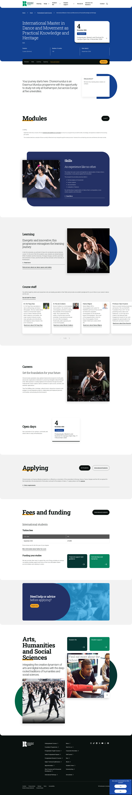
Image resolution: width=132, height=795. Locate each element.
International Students (101, 468)
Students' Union (70, 765)
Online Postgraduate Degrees (52, 754)
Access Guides (39, 788)
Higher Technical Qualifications (52, 762)
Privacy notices (32, 786)
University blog (69, 769)
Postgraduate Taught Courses (44, 12)
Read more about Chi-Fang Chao (33, 325)
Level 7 (105, 118)
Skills (32, 62)
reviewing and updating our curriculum (52, 132)
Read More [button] (69, 196)
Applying (45, 62)
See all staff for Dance (29, 297)
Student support (65, 3)
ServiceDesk (69, 774)
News (67, 743)
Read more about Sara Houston (122, 323)
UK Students (85, 468)
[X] (99, 743)
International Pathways (50, 774)
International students (101, 512)
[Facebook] (108, 743)
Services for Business (89, 3)
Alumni (67, 762)
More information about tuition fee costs (34, 549)
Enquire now (34, 605)
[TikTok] (93, 743)
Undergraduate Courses (51, 743)
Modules (26, 62)
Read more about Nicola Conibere (63, 325)
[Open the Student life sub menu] (60, 4)
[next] (105, 268)
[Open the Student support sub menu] (74, 4)
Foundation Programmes (51, 747)
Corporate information (71, 750)
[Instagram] (91, 743)
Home (23, 12)
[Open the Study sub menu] (49, 4)
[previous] (97, 268)
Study (45, 3)
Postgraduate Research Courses (53, 758)
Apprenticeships (49, 765)
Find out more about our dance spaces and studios (37, 267)
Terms (45, 786)
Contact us (103, 62)
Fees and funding (54, 62)
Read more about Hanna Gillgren (92, 325)
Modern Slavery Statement (28, 788)
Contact (102, 3)
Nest (67, 758)
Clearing (38, 3)
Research (80, 3)
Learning (38, 62)
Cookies (24, 786)
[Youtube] (102, 743)
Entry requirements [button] (30, 485)
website (83, 481)
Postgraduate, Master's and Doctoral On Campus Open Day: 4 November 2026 (90, 38)
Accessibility (51, 786)
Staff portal (69, 754)
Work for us (69, 747)
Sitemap (39, 786)
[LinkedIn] (96, 743)
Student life (54, 3)
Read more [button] (27, 262)
